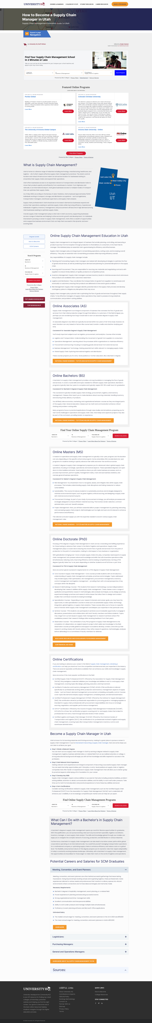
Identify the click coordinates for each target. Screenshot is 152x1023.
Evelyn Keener (124, 44)
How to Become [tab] (34, 242)
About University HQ (66, 992)
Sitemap (62, 1006)
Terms (61, 1011)
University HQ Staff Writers (38, 44)
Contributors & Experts (67, 994)
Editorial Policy (64, 997)
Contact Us (63, 1002)
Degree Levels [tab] (34, 237)
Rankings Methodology (67, 999)
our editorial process (123, 46)
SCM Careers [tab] (34, 246)
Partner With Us (64, 1004)
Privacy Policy (64, 1009)
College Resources (101, 995)
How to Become (100, 992)
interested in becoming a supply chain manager (91, 743)
